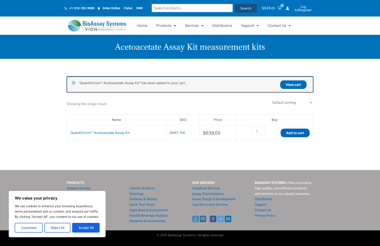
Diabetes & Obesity (143, 199)
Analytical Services (206, 188)
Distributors (222, 25)
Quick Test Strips (142, 205)
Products (164, 25)
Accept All (86, 227)
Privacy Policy (265, 216)
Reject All (57, 227)
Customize (29, 227)
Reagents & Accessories (147, 221)
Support (247, 25)
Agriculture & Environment (149, 210)
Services (192, 25)
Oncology (136, 194)
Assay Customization (208, 194)
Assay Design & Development (213, 199)
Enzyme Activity (78, 188)
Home (142, 25)
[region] (57, 214)
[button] (271, 8)
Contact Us (277, 25)
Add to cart (295, 133)
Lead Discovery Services (210, 205)
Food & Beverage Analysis (149, 216)
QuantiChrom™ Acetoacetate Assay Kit (100, 133)
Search (245, 8)
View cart (293, 85)
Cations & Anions (142, 188)
